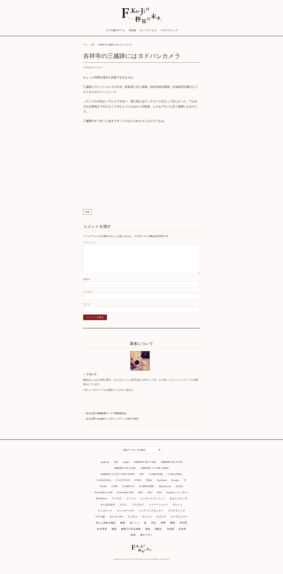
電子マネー (146, 534)
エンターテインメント (153, 498)
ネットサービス (148, 30)
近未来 (182, 528)
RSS (140, 492)
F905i (138, 480)
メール (87, 291)
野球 (133, 534)
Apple (126, 461)
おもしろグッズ (178, 498)
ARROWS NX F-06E (125, 468)
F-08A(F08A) (175, 474)
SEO (149, 492)
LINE (115, 486)
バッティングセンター (151, 510)
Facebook (162, 480)
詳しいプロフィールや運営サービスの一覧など (109, 389)
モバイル (147, 516)
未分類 (183, 522)
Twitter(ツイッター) (177, 492)
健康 (122, 522)
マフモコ (132, 516)
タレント (178, 504)
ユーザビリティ (179, 516)
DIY (142, 474)
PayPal (179, 486)
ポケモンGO (116, 516)
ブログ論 (100, 516)
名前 (86, 279)
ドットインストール (183, 379)
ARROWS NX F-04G (145, 461)
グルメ (123, 504)
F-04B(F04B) (156, 474)
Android (105, 461)
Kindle (103, 486)
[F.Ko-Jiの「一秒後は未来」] (141, 16)
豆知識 (132, 30)
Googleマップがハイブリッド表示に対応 (118, 418)
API (116, 461)
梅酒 (114, 528)
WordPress (101, 498)
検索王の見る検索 (131, 528)
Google (175, 480)
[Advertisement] (141, 166)
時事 (93, 44)
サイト (86, 304)
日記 (153, 522)
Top (85, 44)
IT (185, 480)
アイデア (117, 498)
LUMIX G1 (128, 486)
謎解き (158, 528)
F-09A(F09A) (104, 480)
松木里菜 (102, 528)
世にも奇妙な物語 (106, 522)
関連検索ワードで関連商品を (111, 413)
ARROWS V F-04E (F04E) (155, 468)
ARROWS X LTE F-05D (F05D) (117, 474)
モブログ (161, 516)
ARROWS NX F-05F (172, 461)
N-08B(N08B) (146, 486)
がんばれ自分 (107, 504)
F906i (149, 480)
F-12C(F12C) (123, 480)
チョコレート (105, 510)
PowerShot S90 (125, 492)
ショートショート (158, 504)
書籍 (172, 522)
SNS (159, 492)
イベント (131, 498)
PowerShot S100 (104, 492)
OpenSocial (165, 486)
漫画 (147, 528)
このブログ (138, 504)
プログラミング (169, 30)
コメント (88, 242)
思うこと (135, 522)
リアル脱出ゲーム (115, 30)
